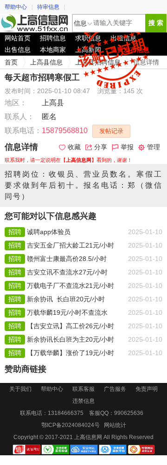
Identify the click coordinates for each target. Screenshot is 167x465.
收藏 (74, 147)
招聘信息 (53, 38)
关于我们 (20, 389)
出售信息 (18, 49)
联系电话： (23, 130)
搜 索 (155, 22)
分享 (100, 147)
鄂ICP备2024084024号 (70, 425)
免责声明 (146, 389)
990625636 (128, 413)
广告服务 (115, 389)
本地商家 (53, 49)
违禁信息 (83, 401)
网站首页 (18, 38)
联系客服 (83, 389)
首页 (11, 62)
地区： (16, 103)
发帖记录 (111, 130)
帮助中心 (16, 7)
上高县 (53, 103)
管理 (153, 147)
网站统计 (115, 425)
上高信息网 (35, 23)
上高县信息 (46, 62)
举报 (127, 147)
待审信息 (48, 7)
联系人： (19, 117)
